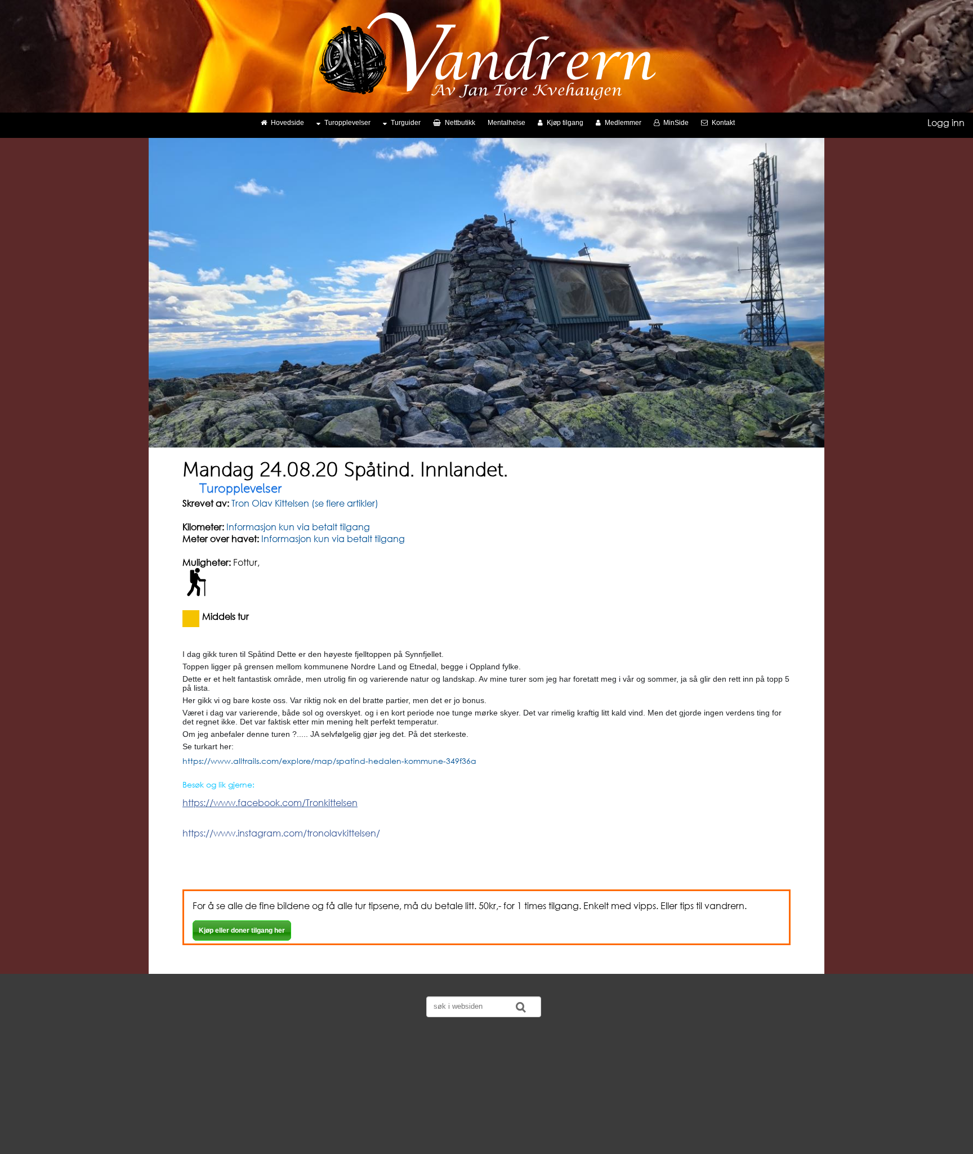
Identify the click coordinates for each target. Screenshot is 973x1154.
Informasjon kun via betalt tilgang (298, 527)
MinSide (676, 123)
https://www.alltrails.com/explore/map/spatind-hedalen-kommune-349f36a (329, 760)
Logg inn (946, 122)
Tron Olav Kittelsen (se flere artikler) (303, 503)
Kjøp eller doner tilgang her (242, 930)
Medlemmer (623, 123)
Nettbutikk (460, 123)
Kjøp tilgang (565, 123)
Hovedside (287, 123)
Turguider (406, 123)
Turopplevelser (347, 123)
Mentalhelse (506, 123)
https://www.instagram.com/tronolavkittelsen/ (281, 833)
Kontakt (723, 123)
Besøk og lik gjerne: (218, 784)
